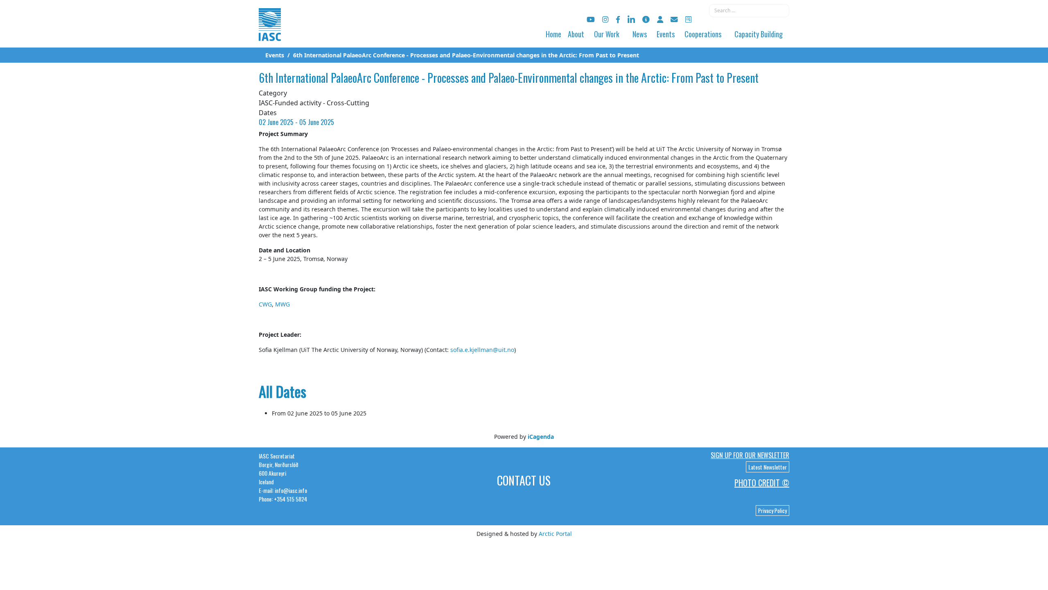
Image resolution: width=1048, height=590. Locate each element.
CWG (265, 304)
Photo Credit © (761, 483)
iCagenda (541, 436)
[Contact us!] (674, 19)
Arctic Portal (555, 534)
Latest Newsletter (767, 467)
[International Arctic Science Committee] (270, 33)
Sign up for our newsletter (750, 455)
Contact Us (524, 480)
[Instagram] (605, 19)
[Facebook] (618, 19)
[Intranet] (660, 19)
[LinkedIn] (631, 19)
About (576, 34)
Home (553, 34)
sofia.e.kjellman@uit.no (482, 350)
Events (666, 34)
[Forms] (688, 19)
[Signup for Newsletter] (646, 19)
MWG (282, 304)
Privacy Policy (772, 510)
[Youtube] (591, 19)
